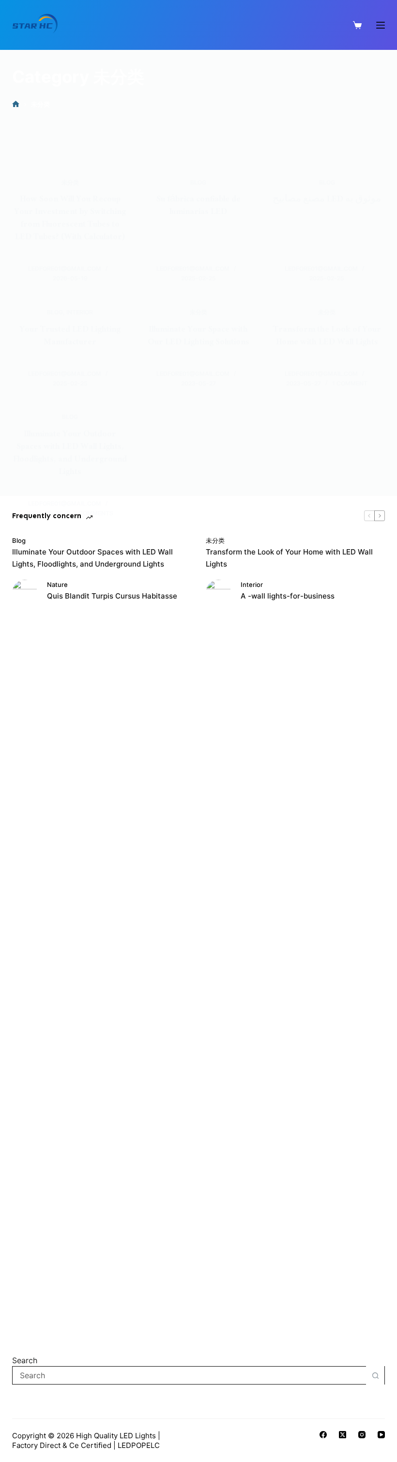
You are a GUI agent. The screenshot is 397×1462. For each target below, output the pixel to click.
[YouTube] (381, 1434)
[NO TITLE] (15, 104)
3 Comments (93, 513)
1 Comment (349, 383)
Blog (198, 182)
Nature (57, 584)
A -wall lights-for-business (288, 595)
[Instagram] (362, 1434)
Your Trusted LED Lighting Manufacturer (70, 337)
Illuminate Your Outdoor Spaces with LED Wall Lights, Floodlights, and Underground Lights (70, 454)
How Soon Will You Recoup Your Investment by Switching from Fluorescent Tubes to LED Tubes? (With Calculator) (70, 219)
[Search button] (375, 1375)
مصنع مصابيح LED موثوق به (327, 200)
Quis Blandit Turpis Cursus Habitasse (112, 595)
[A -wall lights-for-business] (218, 943)
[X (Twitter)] (342, 1434)
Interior (79, 312)
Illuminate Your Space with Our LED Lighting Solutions (198, 337)
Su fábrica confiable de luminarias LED (198, 206)
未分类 (70, 182)
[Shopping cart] (357, 25)
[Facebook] (323, 1434)
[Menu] (380, 25)
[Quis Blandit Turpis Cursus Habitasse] (24, 943)
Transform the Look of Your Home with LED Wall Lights (327, 337)
